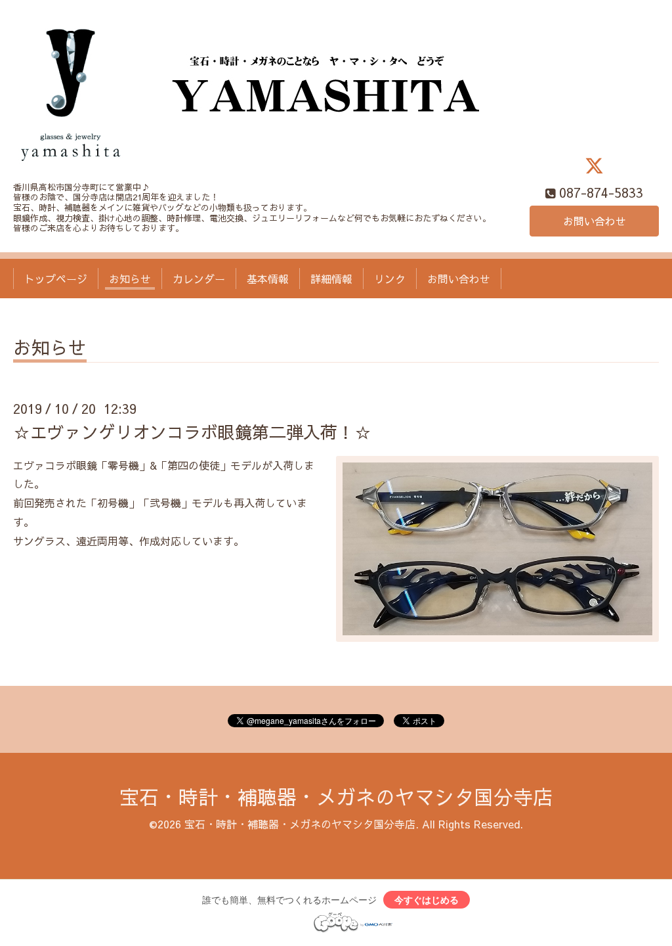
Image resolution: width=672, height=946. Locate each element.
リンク (390, 278)
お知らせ (130, 278)
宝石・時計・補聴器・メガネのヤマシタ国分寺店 (336, 796)
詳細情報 (331, 278)
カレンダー (199, 278)
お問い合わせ (594, 221)
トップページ (55, 278)
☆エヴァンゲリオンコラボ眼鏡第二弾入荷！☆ (192, 431)
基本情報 (268, 278)
